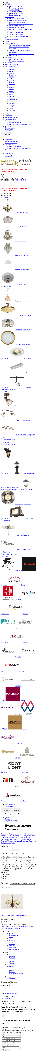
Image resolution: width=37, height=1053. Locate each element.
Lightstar (11, 89)
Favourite (12, 84)
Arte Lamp (12, 68)
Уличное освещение (11, 43)
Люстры (7, 4)
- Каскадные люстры (28, 836)
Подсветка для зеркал (16, 59)
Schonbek (12, 103)
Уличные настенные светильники (20, 45)
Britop (11, 71)
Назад (7, 2)
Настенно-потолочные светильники (21, 24)
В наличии (7, 874)
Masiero (11, 92)
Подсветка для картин (16, 61)
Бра (6, 38)
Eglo (10, 78)
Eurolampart (12, 80)
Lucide (11, 91)
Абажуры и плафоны (12, 64)
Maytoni (11, 94)
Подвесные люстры (15, 6)
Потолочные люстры (16, 8)
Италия (6, 878)
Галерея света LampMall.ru (8, 997)
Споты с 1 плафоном (16, 32)
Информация (9, 121)
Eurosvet (11, 82)
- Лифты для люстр (25, 837)
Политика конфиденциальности (19, 124)
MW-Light (12, 96)
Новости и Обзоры (15, 123)
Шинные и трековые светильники (20, 29)
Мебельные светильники (17, 27)
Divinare (11, 77)
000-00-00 (20, 180)
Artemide (12, 70)
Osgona (11, 101)
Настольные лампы (11, 40)
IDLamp (11, 87)
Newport (11, 98)
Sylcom (11, 108)
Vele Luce (12, 110)
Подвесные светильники (17, 18)
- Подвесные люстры (14, 834)
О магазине (4, 926)
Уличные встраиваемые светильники (21, 54)
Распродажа (9, 130)
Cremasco (12, 73)
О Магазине (9, 115)
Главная (7, 817)
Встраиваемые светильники (18, 25)
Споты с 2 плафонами (16, 34)
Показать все (5, 870)
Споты (7, 31)
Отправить (6, 1050)
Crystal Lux (12, 75)
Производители (10, 66)
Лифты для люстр (15, 15)
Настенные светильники (17, 22)
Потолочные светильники (17, 20)
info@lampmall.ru (11, 993)
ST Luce (11, 107)
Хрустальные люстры (16, 13)
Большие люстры (14, 10)
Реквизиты (12, 979)
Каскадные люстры (15, 11)
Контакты (8, 126)
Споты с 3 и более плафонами (19, 36)
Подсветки (8, 57)
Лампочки (8, 62)
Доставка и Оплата (11, 117)
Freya (10, 85)
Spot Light (12, 105)
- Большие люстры (13, 836)
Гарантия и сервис (11, 119)
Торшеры (8, 41)
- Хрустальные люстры (9, 837)
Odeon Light (13, 99)
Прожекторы (13, 55)
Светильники (9, 17)
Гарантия (12, 963)
